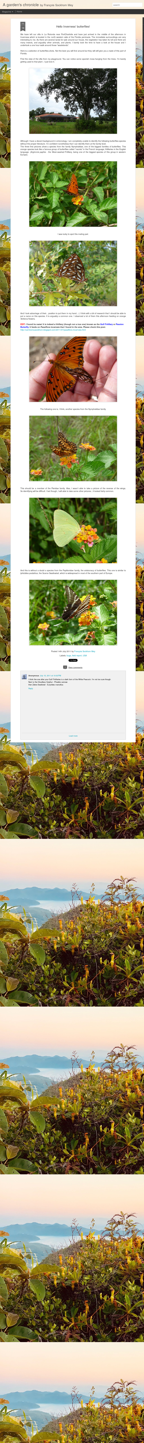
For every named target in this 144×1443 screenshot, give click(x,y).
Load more (73, 735)
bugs (69, 655)
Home (19, 11)
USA (85, 655)
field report (77, 655)
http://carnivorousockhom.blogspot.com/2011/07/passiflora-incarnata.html (53, 329)
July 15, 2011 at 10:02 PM (50, 675)
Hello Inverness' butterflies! (73, 26)
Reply (30, 688)
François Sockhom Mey (84, 651)
